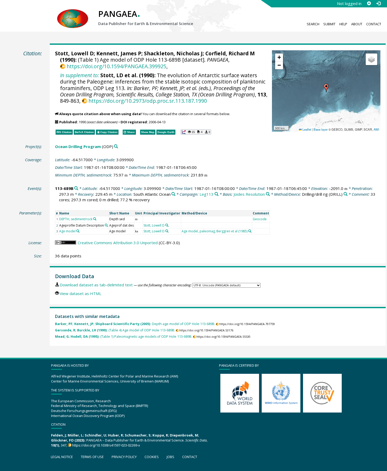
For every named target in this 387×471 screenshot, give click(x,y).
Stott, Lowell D (74, 53)
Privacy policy (124, 456)
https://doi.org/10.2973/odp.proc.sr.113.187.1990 (147, 100)
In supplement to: (79, 75)
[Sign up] (369, 3)
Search (313, 24)
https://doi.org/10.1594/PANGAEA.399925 (116, 66)
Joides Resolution (249, 194)
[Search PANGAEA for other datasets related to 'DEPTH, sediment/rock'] (94, 218)
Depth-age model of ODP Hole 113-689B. (135, 324)
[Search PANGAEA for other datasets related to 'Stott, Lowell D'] (166, 225)
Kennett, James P (118, 53)
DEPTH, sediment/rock (75, 219)
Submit (329, 24)
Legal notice (62, 456)
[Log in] (378, 3)
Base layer (321, 129)
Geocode (260, 219)
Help (343, 24)
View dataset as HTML (80, 293)
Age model (67, 231)
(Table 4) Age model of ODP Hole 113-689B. (115, 330)
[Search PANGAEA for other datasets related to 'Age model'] (78, 231)
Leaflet (306, 129)
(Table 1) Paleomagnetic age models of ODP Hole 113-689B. (123, 336)
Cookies (152, 456)
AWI (376, 129)
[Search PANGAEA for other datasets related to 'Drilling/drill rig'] (346, 194)
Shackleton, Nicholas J (173, 53)
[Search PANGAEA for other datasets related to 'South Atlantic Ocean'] (173, 194)
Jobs (170, 456)
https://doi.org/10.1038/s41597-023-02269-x (106, 445)
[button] (326, 88)
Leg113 (207, 194)
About (356, 24)
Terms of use (92, 456)
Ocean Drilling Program (78, 146)
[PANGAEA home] (72, 13)
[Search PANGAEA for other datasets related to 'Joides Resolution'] (268, 194)
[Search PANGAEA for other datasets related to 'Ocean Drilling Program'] (116, 147)
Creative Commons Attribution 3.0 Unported (118, 242)
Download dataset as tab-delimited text (96, 284)
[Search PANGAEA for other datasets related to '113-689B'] (76, 188)
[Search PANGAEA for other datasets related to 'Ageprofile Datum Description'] (106, 225)
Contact (373, 24)
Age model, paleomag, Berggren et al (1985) (214, 231)
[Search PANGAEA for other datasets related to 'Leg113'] (217, 194)
